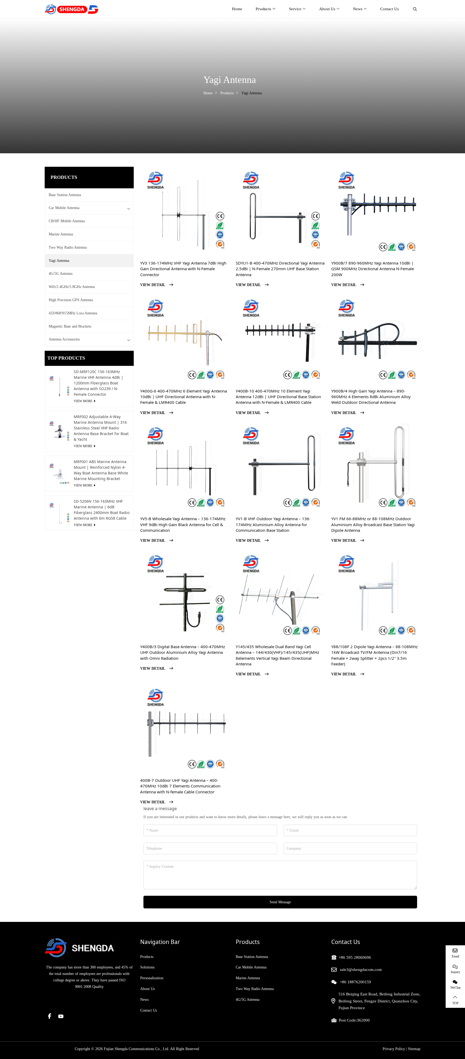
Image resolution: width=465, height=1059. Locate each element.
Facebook (49, 1016)
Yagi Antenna (59, 261)
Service (295, 9)
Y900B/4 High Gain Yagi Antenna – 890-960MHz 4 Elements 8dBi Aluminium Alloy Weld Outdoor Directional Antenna (371, 396)
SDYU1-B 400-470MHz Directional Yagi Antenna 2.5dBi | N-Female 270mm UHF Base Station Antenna (280, 268)
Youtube (61, 1016)
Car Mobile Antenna (64, 208)
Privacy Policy (394, 1049)
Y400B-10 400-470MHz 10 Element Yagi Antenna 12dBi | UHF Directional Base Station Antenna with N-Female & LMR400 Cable (278, 396)
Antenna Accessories (64, 339)
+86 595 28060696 (355, 957)
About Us (327, 9)
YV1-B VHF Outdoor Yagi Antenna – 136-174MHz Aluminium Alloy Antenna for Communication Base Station (273, 524)
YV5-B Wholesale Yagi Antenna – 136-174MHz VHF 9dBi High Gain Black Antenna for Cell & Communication (183, 524)
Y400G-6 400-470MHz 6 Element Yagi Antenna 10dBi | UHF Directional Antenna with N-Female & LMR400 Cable (183, 396)
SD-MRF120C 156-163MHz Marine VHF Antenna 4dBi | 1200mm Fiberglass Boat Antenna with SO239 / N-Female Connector (98, 383)
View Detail (152, 285)
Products (263, 9)
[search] (414, 9)
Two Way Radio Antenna (68, 247)
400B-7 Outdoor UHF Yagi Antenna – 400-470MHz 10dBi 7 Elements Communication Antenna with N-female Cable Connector (180, 785)
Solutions (147, 967)
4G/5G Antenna (60, 274)
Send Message (280, 902)
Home (237, 9)
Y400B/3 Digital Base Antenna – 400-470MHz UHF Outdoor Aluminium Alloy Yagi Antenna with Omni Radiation (182, 652)
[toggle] (128, 208)
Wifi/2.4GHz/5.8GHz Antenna (72, 287)
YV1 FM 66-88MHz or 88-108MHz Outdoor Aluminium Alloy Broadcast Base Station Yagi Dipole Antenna (373, 524)
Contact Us (389, 9)
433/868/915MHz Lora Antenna (73, 313)
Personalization (151, 978)
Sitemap (414, 1049)
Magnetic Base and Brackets (70, 326)
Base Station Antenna (65, 195)
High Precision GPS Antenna (71, 300)
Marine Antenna (61, 234)
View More (83, 401)
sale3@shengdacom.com (361, 969)
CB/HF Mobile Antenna (67, 221)
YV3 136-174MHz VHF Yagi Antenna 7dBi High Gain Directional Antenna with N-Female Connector (183, 268)
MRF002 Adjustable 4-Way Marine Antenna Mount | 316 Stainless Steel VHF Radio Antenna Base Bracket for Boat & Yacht (101, 428)
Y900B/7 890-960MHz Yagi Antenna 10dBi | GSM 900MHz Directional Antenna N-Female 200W (372, 268)
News (357, 9)
